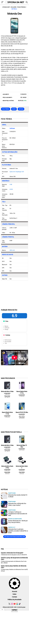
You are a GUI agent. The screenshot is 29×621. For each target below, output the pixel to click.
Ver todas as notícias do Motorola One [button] (14, 536)
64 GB (11, 189)
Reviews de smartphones (15, 518)
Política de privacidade (14, 599)
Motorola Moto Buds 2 (22, 467)
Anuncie (14, 591)
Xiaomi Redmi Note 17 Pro (21, 392)
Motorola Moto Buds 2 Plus (7, 467)
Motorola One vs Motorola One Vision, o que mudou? (17, 504)
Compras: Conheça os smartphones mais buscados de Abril (17, 513)
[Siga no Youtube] (15, 604)
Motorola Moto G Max (7, 391)
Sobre (14, 594)
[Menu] (2, 2)
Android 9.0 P (11, 527)
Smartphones (12, 493)
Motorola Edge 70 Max (22, 446)
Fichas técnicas (21, 7)
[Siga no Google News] (17, 604)
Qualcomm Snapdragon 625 (17, 171)
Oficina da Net (6, 7)
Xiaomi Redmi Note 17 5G (7, 413)
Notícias (21, 109)
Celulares (13, 7)
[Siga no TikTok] (20, 604)
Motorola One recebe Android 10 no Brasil (17, 496)
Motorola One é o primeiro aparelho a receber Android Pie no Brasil (18, 530)
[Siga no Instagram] (12, 604)
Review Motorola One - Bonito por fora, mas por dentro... (18, 521)
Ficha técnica (5, 109)
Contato (14, 597)
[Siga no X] (9, 604)
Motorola (14, 9)
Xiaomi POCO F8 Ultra (22, 412)
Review (14, 109)
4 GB (11, 184)
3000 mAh (12, 250)
